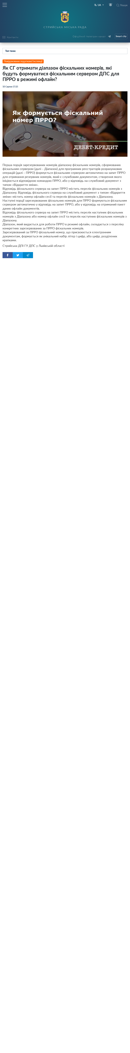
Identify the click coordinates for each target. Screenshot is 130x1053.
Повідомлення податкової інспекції (23, 61)
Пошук (123, 5)
